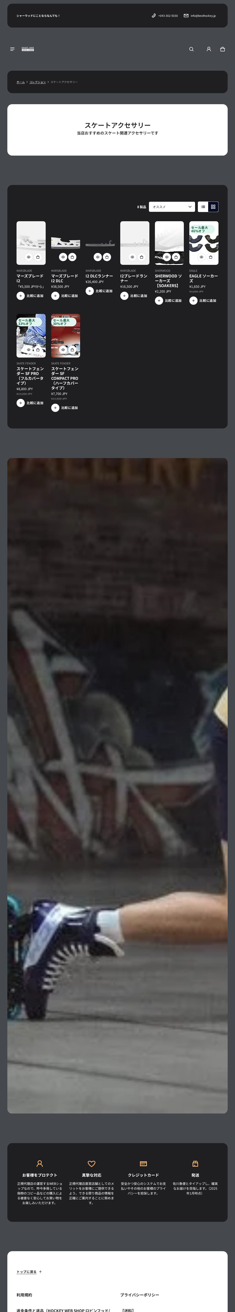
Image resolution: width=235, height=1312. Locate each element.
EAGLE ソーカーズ (203, 278)
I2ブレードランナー (133, 278)
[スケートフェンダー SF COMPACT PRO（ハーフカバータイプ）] (65, 336)
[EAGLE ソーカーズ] (203, 243)
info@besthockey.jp (203, 15)
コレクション (37, 82)
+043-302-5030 (168, 15)
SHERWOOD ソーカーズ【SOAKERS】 (168, 280)
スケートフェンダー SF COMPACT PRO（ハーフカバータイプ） (64, 378)
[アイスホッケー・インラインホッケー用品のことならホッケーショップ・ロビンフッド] (28, 49)
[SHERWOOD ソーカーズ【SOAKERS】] (169, 243)
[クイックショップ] (29, 257)
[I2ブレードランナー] (134, 243)
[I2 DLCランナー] (100, 243)
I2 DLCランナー (99, 276)
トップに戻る (27, 1271)
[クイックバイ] (38, 257)
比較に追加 (35, 295)
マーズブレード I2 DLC (64, 278)
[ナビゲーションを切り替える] (12, 49)
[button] (191, 49)
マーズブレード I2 (30, 278)
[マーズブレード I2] (31, 243)
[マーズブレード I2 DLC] (65, 243)
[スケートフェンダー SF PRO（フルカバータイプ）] (31, 336)
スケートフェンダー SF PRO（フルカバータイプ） (30, 376)
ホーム (21, 82)
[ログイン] (209, 49)
